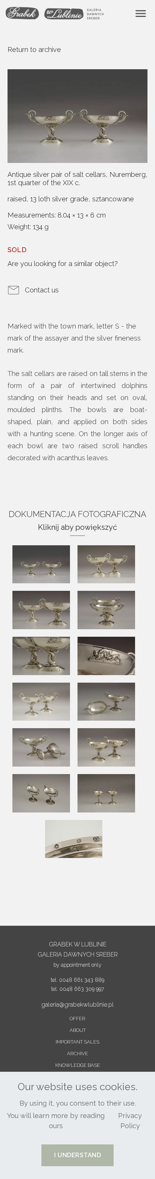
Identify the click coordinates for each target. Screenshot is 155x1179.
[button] (77, 1155)
